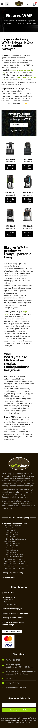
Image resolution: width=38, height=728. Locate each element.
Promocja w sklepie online (12, 618)
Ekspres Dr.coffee (12, 532)
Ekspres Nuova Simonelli (14, 554)
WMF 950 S (28, 159)
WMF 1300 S (10, 226)
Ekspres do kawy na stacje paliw (16, 566)
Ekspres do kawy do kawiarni (14, 561)
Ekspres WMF (11, 530)
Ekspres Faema (11, 548)
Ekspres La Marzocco (13, 543)
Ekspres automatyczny (15, 23)
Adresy (6, 602)
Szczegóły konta (8, 597)
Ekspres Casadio (12, 550)
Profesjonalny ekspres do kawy (14, 523)
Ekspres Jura (10, 537)
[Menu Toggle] (2, 4)
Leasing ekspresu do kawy (12, 573)
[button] (7, 4)
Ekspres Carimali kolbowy (15, 557)
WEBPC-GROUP (24, 722)
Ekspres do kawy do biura (13, 559)
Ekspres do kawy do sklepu (14, 568)
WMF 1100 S (10, 159)
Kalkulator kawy (8, 577)
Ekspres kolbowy (10, 541)
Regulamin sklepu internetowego (15, 613)
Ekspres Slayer (11, 552)
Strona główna (8, 21)
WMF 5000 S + (10, 193)
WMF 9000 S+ (28, 226)
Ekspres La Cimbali (12, 534)
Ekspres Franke (11, 528)
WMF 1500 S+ (28, 193)
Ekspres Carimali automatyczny (17, 539)
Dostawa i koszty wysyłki (12, 609)
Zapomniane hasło (10, 604)
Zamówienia (8, 600)
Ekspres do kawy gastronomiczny (16, 564)
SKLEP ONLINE (8, 593)
